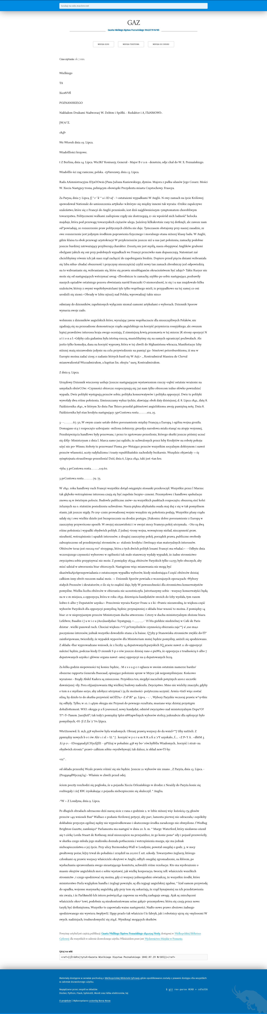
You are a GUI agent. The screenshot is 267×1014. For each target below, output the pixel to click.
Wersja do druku (161, 44)
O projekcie (65, 1000)
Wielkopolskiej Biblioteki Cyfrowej (122, 978)
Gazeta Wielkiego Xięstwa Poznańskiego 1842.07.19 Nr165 (130, 933)
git (171, 989)
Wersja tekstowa (131, 44)
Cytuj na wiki (65, 951)
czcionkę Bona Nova (99, 1000)
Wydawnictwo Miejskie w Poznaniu (163, 938)
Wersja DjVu (103, 44)
